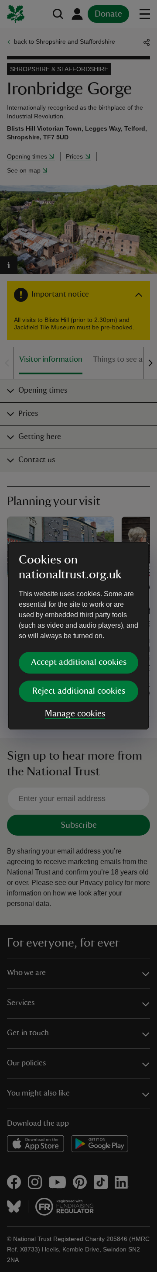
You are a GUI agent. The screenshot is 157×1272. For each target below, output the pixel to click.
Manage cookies (75, 713)
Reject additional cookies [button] (78, 691)
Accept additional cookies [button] (78, 662)
